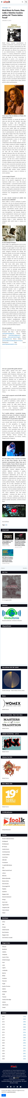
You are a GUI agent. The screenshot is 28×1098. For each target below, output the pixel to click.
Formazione (5, 862)
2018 (14, 1037)
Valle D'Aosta (5, 1004)
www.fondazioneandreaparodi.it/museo (12, 340)
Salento (4, 989)
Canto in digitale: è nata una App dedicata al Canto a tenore (7, 542)
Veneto (4, 1007)
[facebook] (7, 1087)
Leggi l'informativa (11, 1092)
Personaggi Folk (6, 886)
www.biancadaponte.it (14, 335)
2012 (14, 1021)
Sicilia (3, 994)
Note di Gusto (5, 883)
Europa (4, 927)
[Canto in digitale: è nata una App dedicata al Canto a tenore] (7, 536)
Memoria (4, 875)
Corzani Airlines (5, 854)
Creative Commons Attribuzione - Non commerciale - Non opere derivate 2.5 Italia (14, 1081)
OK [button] (3, 1095)
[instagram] (14, 1087)
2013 (14, 1024)
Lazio (3, 965)
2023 (14, 1050)
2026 (14, 1058)
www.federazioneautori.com (10, 344)
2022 (14, 1048)
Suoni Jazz (4, 902)
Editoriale (4, 859)
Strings (4, 899)
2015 (14, 1029)
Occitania (4, 978)
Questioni (4, 891)
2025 (14, 1056)
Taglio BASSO (5, 904)
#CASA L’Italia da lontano (8, 838)
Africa (3, 921)
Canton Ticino (5, 957)
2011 (14, 1019)
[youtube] (20, 1087)
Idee (10, 7)
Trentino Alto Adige (6, 999)
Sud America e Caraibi (7, 937)
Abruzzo (4, 946)
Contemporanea (6, 852)
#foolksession (5, 844)
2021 (14, 1045)
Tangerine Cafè (5, 907)
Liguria (3, 967)
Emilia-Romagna (6, 959)
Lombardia (4, 970)
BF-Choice (4, 846)
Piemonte (4, 981)
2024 (14, 1053)
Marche (4, 973)
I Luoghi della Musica (7, 865)
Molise (3, 975)
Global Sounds (5, 929)
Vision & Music (5, 910)
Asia (3, 924)
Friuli (3, 962)
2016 (14, 1032)
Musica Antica (5, 881)
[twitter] (17, 1087)
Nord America (5, 932)
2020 (14, 1042)
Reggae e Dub (5, 894)
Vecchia (25, 568)
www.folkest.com (7, 339)
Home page (5, 7)
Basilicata (4, 949)
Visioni (3, 912)
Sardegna (4, 991)
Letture (4, 873)
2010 (14, 1016)
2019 (14, 1040)
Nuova (3, 568)
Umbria (4, 1002)
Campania (4, 954)
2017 (14, 1035)
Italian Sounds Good (7, 870)
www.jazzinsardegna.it (8, 333)
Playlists (4, 889)
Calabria (4, 952)
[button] (1, 2)
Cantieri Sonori (5, 849)
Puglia (3, 983)
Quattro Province (6, 986)
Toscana (4, 996)
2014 (14, 1027)
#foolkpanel (5, 841)
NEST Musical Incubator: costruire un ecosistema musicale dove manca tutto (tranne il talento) (20, 543)
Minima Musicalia (6, 878)
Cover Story (5, 857)
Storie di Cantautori (6, 896)
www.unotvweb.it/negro (14, 337)
